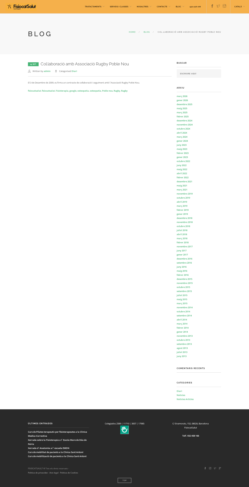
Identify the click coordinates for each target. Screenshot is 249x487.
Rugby (117, 90)
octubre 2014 (183, 311)
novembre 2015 (185, 283)
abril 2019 (182, 201)
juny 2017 (181, 250)
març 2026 (182, 96)
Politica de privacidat (38, 472)
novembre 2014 (185, 307)
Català (238, 7)
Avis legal (53, 472)
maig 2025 (182, 108)
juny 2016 (181, 266)
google (72, 90)
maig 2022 (182, 169)
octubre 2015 (183, 287)
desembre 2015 (184, 278)
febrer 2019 (183, 209)
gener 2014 (182, 331)
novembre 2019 (185, 193)
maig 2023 (182, 148)
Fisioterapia (62, 90)
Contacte (162, 7)
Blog (147, 32)
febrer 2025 (183, 116)
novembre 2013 (185, 335)
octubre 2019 (183, 197)
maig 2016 (182, 270)
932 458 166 (195, 7)
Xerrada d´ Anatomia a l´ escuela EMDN (48, 448)
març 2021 (182, 189)
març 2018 (182, 238)
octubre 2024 (183, 128)
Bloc (178, 7)
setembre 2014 (184, 315)
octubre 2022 (183, 161)
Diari (74, 71)
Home (132, 32)
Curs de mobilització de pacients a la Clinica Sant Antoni (57, 456)
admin (47, 71)
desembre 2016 (184, 258)
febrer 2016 (183, 274)
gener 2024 (182, 140)
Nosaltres (142, 7)
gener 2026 (182, 100)
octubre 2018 (183, 226)
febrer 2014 (183, 327)
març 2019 (182, 205)
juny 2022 (181, 165)
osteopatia (83, 90)
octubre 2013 (183, 339)
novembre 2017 (185, 246)
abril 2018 (182, 234)
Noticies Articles (185, 399)
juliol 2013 (182, 352)
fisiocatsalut (34, 90)
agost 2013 (182, 348)
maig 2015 (182, 299)
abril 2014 (182, 319)
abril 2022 (182, 173)
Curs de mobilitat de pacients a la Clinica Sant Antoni (55, 452)
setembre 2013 (184, 343)
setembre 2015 (184, 291)
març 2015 (182, 303)
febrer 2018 (183, 242)
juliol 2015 (182, 295)
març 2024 (182, 136)
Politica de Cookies (69, 472)
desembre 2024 (184, 120)
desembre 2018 (184, 218)
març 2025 (182, 112)
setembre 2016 (184, 262)
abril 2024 (182, 132)
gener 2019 (182, 213)
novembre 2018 (185, 222)
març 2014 (182, 323)
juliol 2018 (182, 230)
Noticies (181, 395)
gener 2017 (182, 254)
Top (124, 480)
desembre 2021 (184, 181)
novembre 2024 (185, 124)
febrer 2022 (183, 177)
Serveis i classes (119, 7)
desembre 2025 (184, 104)
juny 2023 (181, 144)
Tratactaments (93, 7)
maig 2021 (182, 185)
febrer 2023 (183, 153)
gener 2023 (182, 157)
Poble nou (107, 90)
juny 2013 (181, 356)
